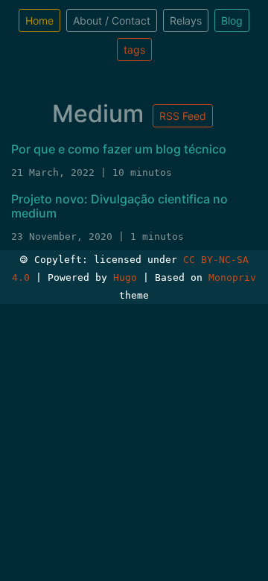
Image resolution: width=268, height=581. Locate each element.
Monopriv (232, 277)
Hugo (125, 277)
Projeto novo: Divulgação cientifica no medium (119, 205)
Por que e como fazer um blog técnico (118, 149)
